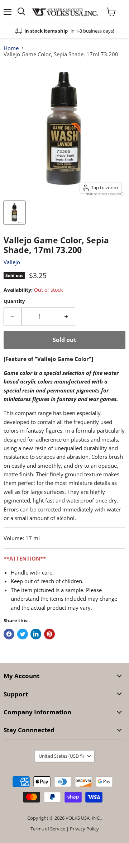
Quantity (14, 301)
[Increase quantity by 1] (67, 316)
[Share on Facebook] (9, 634)
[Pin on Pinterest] (49, 634)
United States (61, 756)
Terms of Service (47, 828)
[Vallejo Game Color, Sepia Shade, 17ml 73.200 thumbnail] (14, 212)
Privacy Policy (84, 828)
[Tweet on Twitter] (22, 634)
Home (11, 48)
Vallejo (12, 262)
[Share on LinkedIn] (35, 634)
